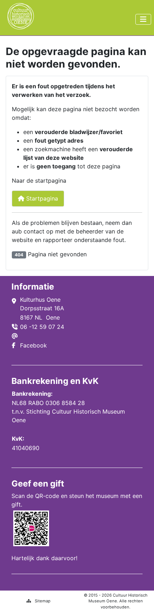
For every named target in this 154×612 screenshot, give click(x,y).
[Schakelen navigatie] (143, 19)
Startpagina (41, 198)
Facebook (33, 345)
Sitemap (42, 600)
